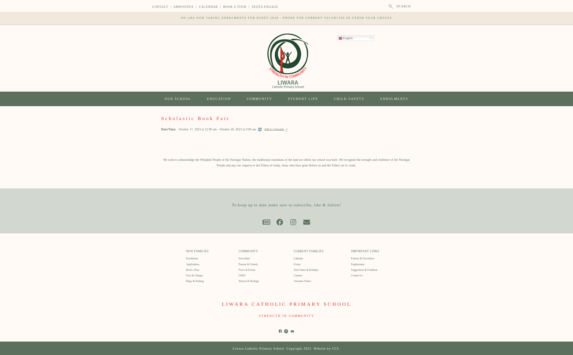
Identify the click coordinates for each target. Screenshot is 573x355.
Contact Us (357, 275)
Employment (357, 264)
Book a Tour (192, 269)
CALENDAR (208, 7)
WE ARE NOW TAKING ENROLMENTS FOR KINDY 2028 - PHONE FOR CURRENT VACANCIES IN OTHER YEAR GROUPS (286, 17)
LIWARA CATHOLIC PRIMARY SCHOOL (286, 304)
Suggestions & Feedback (364, 269)
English (347, 38)
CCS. (336, 348)
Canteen (298, 275)
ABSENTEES (183, 7)
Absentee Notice (302, 281)
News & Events (247, 269)
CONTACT (160, 7)
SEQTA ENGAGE (265, 7)
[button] (266, 222)
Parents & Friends (248, 264)
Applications (192, 264)
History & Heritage (249, 281)
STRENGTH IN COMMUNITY (286, 316)
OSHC (242, 275)
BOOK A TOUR (234, 7)
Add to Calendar (274, 129)
